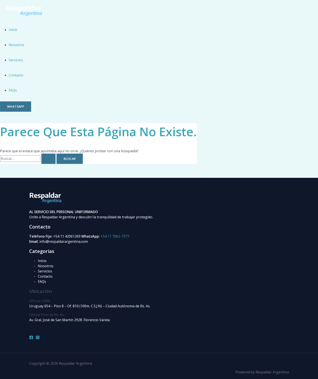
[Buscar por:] (28, 158)
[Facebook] (31, 338)
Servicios (16, 60)
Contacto (16, 75)
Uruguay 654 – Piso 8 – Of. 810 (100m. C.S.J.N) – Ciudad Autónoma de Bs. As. (89, 306)
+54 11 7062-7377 (115, 236)
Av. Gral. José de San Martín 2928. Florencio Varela (69, 319)
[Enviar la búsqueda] (48, 159)
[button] (15, 106)
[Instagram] (38, 338)
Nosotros (16, 44)
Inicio (13, 29)
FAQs (13, 90)
